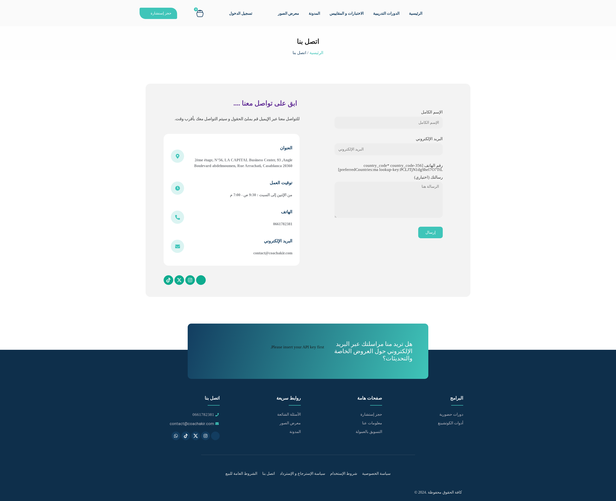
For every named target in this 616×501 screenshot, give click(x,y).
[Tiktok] (168, 280)
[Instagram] (190, 280)
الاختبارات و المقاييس (347, 13)
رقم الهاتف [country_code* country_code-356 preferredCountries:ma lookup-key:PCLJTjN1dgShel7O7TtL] (390, 167)
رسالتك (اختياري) (428, 177)
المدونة (314, 13)
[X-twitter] (179, 280)
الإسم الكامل (432, 112)
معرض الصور (288, 13)
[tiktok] (185, 436)
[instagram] (205, 436)
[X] (195, 436)
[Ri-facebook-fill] (201, 280)
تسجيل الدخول (240, 13)
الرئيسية (415, 13)
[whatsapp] (176, 436)
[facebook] (215, 436)
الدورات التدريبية (386, 13)
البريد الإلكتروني (429, 139)
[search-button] (185, 13)
